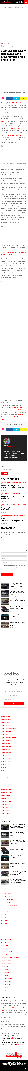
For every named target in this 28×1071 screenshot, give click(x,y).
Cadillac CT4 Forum (5, 725)
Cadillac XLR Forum (5, 798)
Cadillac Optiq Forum (6, 777)
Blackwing (4, 121)
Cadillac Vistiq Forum (6, 795)
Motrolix (22, 1022)
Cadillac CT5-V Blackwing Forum (8, 737)
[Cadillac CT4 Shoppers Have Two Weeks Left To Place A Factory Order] (5, 604)
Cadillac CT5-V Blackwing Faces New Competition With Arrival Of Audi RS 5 (18, 880)
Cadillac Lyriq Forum (6, 771)
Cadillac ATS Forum (5, 716)
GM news (15, 1038)
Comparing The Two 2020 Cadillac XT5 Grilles (13, 509)
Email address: (5, 466)
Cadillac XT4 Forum (5, 804)
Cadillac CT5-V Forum (6, 741)
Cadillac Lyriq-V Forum (6, 774)
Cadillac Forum (4, 768)
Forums (8, 1068)
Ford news (10, 1044)
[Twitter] (16, 98)
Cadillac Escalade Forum (7, 759)
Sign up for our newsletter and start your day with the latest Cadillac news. (14, 682)
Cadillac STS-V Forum (6, 789)
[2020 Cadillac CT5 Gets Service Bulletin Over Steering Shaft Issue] (14, 482)
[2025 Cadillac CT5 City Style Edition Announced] (14, 493)
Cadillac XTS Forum (5, 813)
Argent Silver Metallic (7, 255)
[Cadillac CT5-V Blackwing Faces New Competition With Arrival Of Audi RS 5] (5, 884)
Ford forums (20, 1044)
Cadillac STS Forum (5, 786)
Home (2, 8)
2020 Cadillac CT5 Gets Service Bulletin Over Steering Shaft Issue (13, 487)
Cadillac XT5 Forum (5, 807)
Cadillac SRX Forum (5, 783)
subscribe (5, 405)
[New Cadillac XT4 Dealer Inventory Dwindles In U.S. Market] (5, 596)
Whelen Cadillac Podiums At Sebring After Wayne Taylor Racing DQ (17, 624)
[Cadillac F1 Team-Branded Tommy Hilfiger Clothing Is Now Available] (5, 612)
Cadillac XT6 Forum (5, 810)
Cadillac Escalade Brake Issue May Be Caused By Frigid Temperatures (14, 520)
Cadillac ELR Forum (5, 756)
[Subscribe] (23, 98)
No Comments (18, 46)
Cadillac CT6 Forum (5, 744)
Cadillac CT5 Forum (5, 734)
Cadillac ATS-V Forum (6, 719)
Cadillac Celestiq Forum (6, 722)
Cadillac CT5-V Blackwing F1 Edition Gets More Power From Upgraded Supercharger (18, 584)
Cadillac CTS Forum (5, 750)
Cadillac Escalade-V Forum (7, 765)
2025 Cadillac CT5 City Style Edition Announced (13, 498)
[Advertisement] (14, 27)
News (3, 1068)
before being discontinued (15, 135)
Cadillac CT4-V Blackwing (14, 103)
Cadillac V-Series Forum (6, 792)
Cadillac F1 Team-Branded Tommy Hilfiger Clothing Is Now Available (17, 608)
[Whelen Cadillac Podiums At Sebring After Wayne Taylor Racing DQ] (5, 628)
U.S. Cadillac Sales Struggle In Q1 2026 (18, 615)
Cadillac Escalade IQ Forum (7, 762)
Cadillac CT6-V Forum (6, 747)
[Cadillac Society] (6, 4)
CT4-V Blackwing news (12, 407)
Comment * (4, 538)
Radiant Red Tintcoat (16, 252)
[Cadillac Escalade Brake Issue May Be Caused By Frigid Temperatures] (14, 515)
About (13, 1068)
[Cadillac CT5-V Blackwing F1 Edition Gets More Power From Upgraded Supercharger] (5, 588)
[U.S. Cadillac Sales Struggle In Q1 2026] (5, 620)
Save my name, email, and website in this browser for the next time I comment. (13, 567)
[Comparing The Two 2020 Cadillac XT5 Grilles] (14, 504)
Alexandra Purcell (9, 43)
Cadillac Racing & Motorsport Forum (9, 780)
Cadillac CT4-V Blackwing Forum (8, 728)
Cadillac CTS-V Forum (6, 753)
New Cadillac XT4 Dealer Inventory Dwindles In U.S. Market (17, 592)
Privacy (24, 1068)
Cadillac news (14, 1008)
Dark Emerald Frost (15, 128)
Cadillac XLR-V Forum (6, 801)
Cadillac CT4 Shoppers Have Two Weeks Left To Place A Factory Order (17, 600)
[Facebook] (9, 98)
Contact (19, 1068)
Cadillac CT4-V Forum (6, 731)
